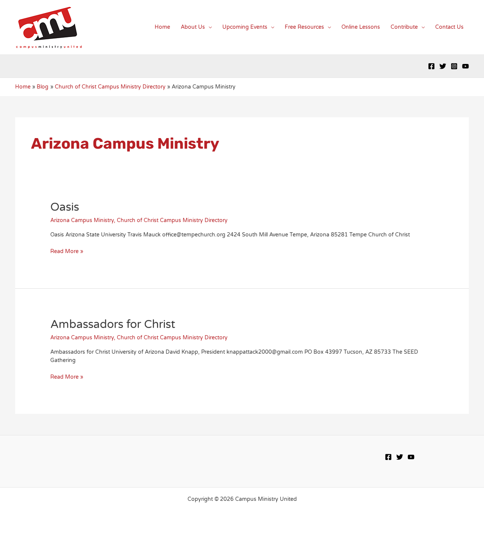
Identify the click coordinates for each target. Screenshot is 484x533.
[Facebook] (431, 66)
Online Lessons (360, 27)
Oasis (64, 207)
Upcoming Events (244, 27)
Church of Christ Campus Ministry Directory (172, 220)
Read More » (66, 251)
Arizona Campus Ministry (82, 220)
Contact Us (449, 27)
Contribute (404, 27)
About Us (193, 27)
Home (162, 27)
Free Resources (304, 27)
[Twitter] (442, 66)
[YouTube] (465, 66)
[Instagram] (454, 66)
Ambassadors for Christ (112, 324)
